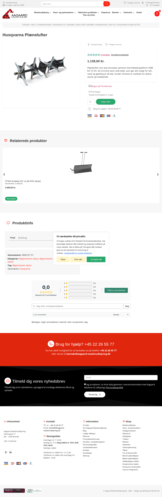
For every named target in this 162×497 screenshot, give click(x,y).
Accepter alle (96, 259)
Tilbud (125, 450)
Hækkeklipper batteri (131, 461)
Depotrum (105, 12)
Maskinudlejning (41, 12)
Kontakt (86, 450)
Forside (25, 25)
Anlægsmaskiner (129, 431)
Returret (86, 436)
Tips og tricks (89, 15)
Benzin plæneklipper (131, 456)
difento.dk (155, 491)
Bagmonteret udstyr (105, 25)
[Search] (107, 3)
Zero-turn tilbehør (85, 25)
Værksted (127, 12)
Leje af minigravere (130, 470)
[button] (120, 54)
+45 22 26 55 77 (107, 109)
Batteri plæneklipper (130, 458)
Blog (84, 431)
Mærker (115, 12)
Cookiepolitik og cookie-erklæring (78, 253)
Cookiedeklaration (90, 447)
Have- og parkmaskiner (63, 12)
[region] (81, 248)
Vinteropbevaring (129, 447)
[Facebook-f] (6, 452)
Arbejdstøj (127, 436)
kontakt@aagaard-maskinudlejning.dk (88, 353)
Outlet (139, 12)
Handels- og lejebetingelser (94, 442)
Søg (127, 306)
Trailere (126, 439)
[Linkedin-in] (10, 452)
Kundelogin (87, 453)
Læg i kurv (105, 102)
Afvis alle (78, 259)
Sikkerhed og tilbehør (87, 12)
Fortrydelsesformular (91, 439)
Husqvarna (25, 268)
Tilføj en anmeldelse (116, 290)
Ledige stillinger (89, 433)
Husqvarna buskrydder (132, 467)
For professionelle (130, 453)
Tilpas (63, 259)
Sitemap (86, 456)
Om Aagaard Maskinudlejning (94, 428)
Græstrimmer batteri (131, 464)
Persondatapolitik (114, 387)
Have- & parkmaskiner (41, 25)
